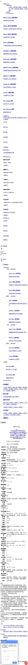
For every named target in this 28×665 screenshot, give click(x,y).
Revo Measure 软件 (21, 433)
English (4, 253)
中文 (2, 253)
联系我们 (15, 635)
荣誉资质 (5, 637)
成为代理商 (20, 635)
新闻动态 (10, 635)
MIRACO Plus (11, 627)
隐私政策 (25, 635)
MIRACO (20, 438)
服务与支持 (6, 156)
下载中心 (11, 631)
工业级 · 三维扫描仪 (13, 7)
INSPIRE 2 (13, 435)
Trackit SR (13, 430)
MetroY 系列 (19, 435)
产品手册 (25, 631)
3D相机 (21, 627)
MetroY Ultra (22, 430)
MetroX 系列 (12, 432)
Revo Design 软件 (20, 432)
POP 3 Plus (15, 438)
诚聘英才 (5, 239)
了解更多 (5, 195)
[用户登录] (2, 249)
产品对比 (16, 631)
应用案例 (6, 116)
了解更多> (5, 165)
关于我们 (6, 218)
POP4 (17, 430)
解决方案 (6, 150)
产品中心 (6, 3)
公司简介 (5, 635)
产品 (2, 623)
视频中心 (20, 631)
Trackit (24, 435)
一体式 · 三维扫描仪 (15, 8)
